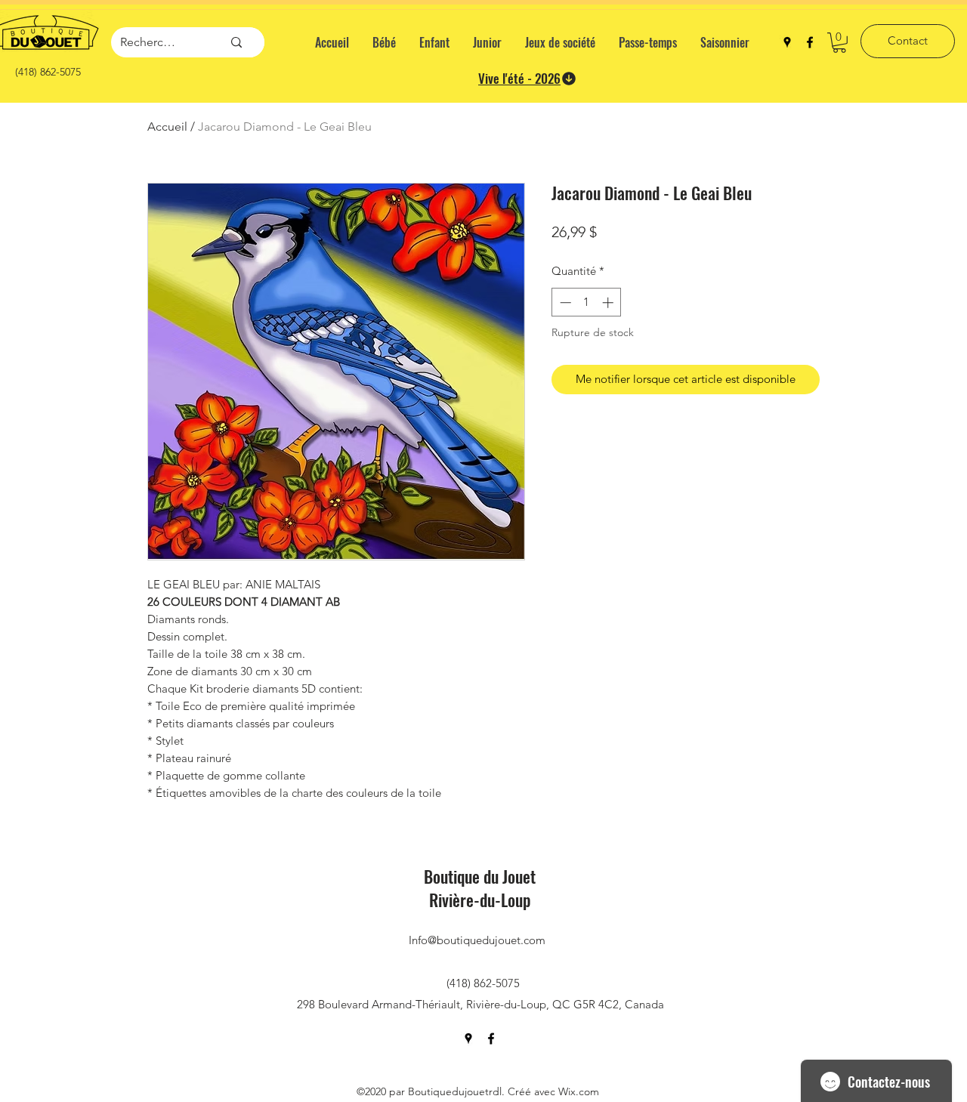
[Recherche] (236, 42)
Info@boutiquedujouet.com (477, 940)
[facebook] (809, 42)
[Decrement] (564, 302)
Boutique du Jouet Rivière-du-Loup (480, 888)
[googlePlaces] (787, 42)
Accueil (167, 126)
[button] (839, 42)
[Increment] (609, 302)
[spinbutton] (586, 302)
